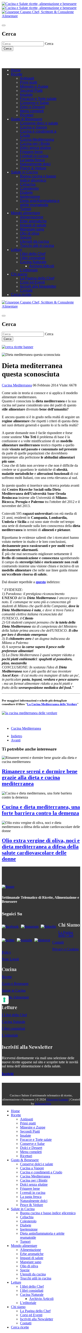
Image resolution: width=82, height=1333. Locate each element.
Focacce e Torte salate (38, 99)
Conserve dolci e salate (39, 123)
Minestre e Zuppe (34, 86)
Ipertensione (30, 197)
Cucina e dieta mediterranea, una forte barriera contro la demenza (41, 810)
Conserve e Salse (34, 103)
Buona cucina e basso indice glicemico (38, 178)
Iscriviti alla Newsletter (38, 286)
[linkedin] (31, 57)
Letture (16, 250)
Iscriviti (7, 1074)
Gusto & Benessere (26, 119)
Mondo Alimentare (15, 997)
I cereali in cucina (34, 156)
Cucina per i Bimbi (35, 144)
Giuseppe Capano (57, 1099)
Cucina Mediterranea (37, 139)
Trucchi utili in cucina (37, 246)
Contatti (26, 290)
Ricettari (26, 115)
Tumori (25, 209)
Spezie (25, 237)
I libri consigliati (32, 258)
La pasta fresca (32, 160)
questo (41, 582)
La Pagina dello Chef (37, 278)
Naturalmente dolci (35, 164)
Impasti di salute (33, 225)
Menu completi (32, 111)
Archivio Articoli (41, 266)
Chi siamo (19, 274)
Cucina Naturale (33, 262)
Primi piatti (28, 82)
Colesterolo (29, 188)
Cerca (7, 48)
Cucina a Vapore (33, 127)
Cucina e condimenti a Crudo (41, 1172)
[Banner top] (41, 16)
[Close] (3, 25)
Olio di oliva (29, 233)
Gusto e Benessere (15, 984)
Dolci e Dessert (32, 107)
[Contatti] (13, 57)
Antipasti (27, 78)
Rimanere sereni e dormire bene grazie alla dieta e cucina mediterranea (39, 777)
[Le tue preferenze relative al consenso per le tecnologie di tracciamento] (4, 1000)
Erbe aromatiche (33, 221)
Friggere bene (31, 152)
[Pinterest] (36, 57)
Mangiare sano (32, 229)
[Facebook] (17, 57)
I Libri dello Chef (14, 1015)
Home (16, 70)
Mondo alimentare (25, 213)
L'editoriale (29, 270)
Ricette (16, 74)
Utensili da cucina (34, 241)
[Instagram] (22, 57)
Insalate (26, 95)
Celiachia (28, 184)
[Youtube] (27, 57)
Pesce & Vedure (33, 168)
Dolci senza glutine (35, 148)
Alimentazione (31, 217)
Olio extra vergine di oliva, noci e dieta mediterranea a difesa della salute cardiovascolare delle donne (41, 850)
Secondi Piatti (31, 90)
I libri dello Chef (32, 254)
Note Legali (10, 959)
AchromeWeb (43, 1103)
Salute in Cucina (24, 172)
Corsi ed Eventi (32, 282)
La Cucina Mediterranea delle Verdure (52, 704)
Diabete (26, 192)
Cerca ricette (21, 294)
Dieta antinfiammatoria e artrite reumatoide (39, 203)
